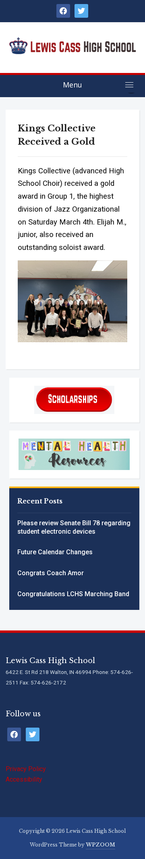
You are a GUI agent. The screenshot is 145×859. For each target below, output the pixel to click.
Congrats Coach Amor (50, 573)
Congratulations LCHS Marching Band (73, 594)
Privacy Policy (26, 769)
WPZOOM (100, 845)
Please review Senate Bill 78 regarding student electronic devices (73, 527)
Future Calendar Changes (55, 552)
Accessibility (24, 779)
